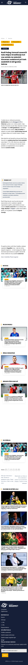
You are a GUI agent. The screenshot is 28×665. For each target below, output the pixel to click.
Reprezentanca (5, 627)
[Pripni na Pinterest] (16, 470)
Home (2, 38)
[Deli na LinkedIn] (19, 470)
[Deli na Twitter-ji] (11, 470)
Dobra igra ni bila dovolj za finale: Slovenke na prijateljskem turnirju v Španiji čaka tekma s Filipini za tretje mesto (7, 479)
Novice (10, 38)
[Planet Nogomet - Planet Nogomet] (14, 2)
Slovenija (5, 48)
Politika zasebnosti (6, 632)
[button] (2, 2)
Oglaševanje (4, 611)
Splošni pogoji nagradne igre (8, 637)
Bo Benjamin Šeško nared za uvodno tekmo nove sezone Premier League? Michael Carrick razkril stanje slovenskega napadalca (14, 341)
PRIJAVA (5, 655)
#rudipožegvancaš (7, 44)
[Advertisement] (14, 21)
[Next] (26, 279)
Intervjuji (3, 619)
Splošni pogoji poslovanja (7, 635)
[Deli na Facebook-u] (8, 470)
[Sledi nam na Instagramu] (2, 640)
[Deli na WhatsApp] (6, 470)
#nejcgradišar (16, 42)
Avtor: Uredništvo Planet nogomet (9, 257)
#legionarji (5, 42)
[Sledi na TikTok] (3, 640)
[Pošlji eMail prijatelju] (14, 470)
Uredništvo (4, 609)
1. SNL (3, 622)
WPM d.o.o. (8, 661)
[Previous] (1, 279)
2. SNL (3, 625)
